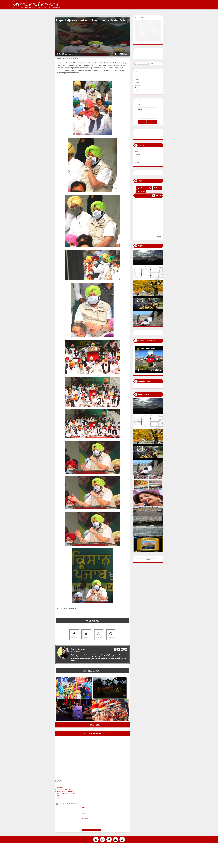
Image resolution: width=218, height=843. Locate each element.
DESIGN (58, 796)
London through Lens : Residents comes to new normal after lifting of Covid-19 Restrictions (162, 488)
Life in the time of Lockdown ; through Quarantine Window (162, 263)
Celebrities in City (145, 188)
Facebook (74, 637)
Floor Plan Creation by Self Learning (160, 278)
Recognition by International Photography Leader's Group (162, 550)
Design (137, 82)
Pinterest (111, 637)
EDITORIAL (59, 787)
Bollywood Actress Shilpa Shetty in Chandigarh (162, 504)
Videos (137, 90)
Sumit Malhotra (122, 54)
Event (136, 76)
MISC (58, 798)
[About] (122, 839)
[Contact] (115, 839)
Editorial (137, 74)
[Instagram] (102, 839)
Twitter (86, 637)
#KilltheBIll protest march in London (161, 309)
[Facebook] (109, 839)
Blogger (149, 559)
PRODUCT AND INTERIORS (64, 791)
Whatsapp (98, 637)
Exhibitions (138, 85)
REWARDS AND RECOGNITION (65, 793)
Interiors (137, 79)
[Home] (96, 839)
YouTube (137, 157)
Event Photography (66, 54)
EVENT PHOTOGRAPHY (63, 789)
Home (58, 785)
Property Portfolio (155, 519)
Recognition (138, 88)
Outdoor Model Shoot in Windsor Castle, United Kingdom (162, 324)
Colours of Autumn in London (158, 293)
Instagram (137, 159)
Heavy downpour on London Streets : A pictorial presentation (162, 534)
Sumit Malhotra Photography (35, 4)
